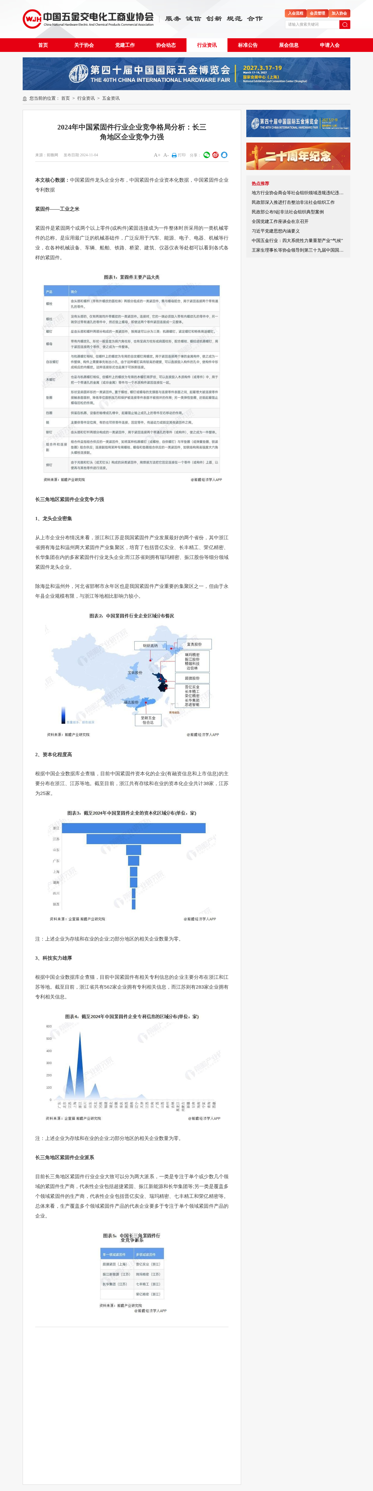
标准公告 (248, 45)
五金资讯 (111, 98)
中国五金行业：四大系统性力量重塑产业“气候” (297, 240)
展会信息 (289, 45)
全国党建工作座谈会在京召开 (280, 221)
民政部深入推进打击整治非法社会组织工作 (293, 202)
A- (166, 155)
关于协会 (84, 45)
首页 (43, 45)
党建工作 (125, 45)
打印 (182, 155)
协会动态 (166, 45)
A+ (157, 155)
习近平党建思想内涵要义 (276, 231)
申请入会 (330, 45)
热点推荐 (260, 183)
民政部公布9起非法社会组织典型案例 (288, 212)
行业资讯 (207, 45)
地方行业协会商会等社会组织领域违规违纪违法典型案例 (306, 192)
